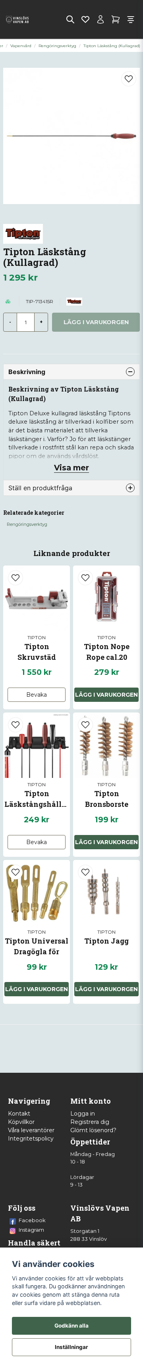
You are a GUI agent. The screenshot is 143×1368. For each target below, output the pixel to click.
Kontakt (19, 1113)
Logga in (82, 1113)
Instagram (31, 1230)
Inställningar (71, 1347)
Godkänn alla (71, 1325)
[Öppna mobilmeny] (130, 19)
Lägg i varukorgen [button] (106, 694)
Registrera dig (89, 1121)
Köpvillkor (21, 1121)
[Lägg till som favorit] (85, 19)
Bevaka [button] (36, 694)
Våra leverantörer (31, 1130)
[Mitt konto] (100, 19)
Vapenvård (20, 45)
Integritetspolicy (31, 1138)
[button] (129, 79)
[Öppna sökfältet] (70, 19)
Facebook (32, 1220)
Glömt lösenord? (93, 1130)
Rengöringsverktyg (57, 45)
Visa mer (71, 467)
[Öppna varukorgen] (115, 19)
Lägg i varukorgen (36, 989)
